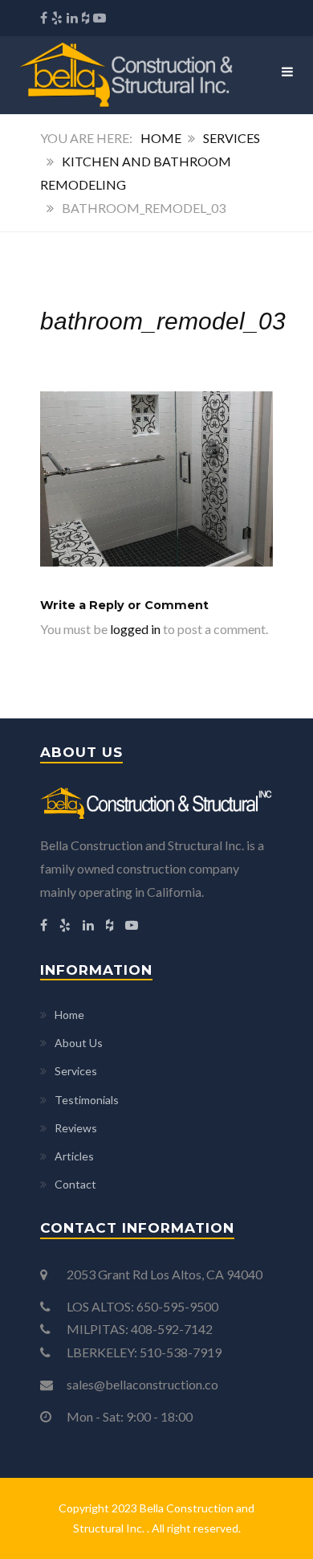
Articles (74, 1156)
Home (160, 137)
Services (231, 137)
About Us (79, 1043)
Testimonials (87, 1100)
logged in (135, 628)
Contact (75, 1184)
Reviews (76, 1128)
